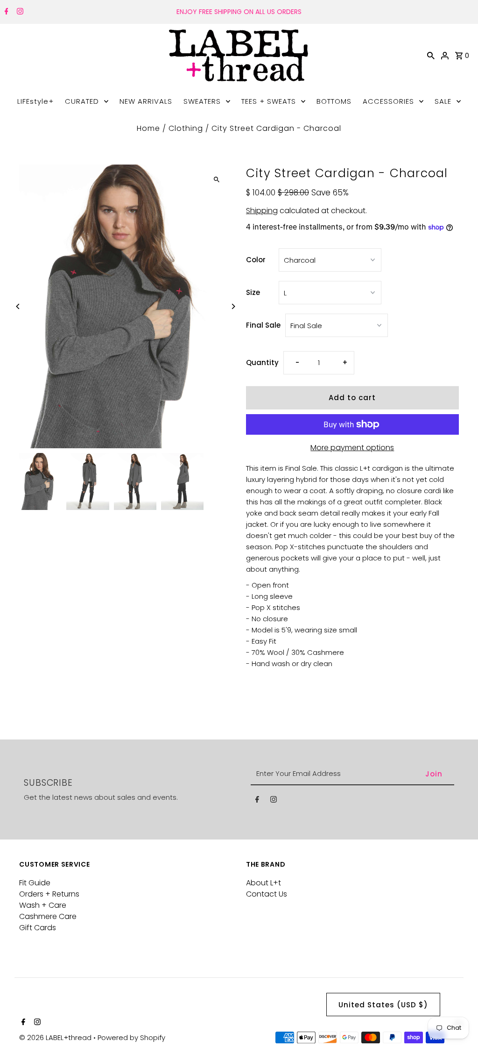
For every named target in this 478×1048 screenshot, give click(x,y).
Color (256, 260)
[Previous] (17, 306)
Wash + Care (42, 905)
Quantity (262, 362)
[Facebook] (5, 12)
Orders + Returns (49, 894)
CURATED (82, 101)
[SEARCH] (431, 55)
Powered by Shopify (131, 1037)
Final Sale (263, 325)
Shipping (262, 210)
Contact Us (266, 894)
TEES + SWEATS (268, 101)
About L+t (263, 882)
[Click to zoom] (216, 179)
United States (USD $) (383, 1005)
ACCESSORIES (388, 101)
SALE (443, 101)
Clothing (186, 128)
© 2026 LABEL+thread (56, 1037)
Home (148, 128)
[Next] (233, 306)
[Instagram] (18, 12)
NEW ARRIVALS (146, 101)
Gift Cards (37, 927)
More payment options (352, 447)
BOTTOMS (333, 101)
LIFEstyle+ (35, 101)
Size (253, 292)
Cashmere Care (48, 916)
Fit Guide (34, 882)
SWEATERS (202, 101)
